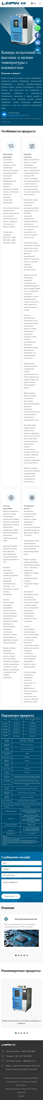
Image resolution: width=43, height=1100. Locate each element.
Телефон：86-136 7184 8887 (19, 1056)
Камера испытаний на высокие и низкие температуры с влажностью (21, 120)
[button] (16, 955)
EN (35, 3)
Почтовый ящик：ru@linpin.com (20, 1061)
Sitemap (21, 1096)
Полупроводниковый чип (26, 919)
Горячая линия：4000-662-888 (20, 1051)
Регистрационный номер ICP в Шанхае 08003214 (21, 1090)
